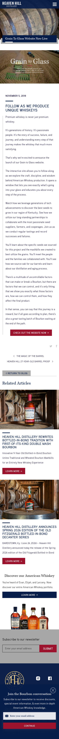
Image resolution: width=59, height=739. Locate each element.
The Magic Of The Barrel (30, 356)
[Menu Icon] (55, 4)
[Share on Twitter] (50, 346)
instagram (38, 678)
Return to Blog (18, 373)
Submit (48, 648)
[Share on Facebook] (56, 346)
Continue (29, 725)
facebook (50, 678)
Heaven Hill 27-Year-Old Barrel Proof (28, 361)
